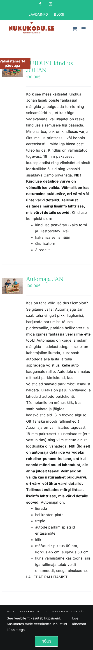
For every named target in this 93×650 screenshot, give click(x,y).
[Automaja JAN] (12, 286)
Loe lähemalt (79, 621)
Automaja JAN (44, 279)
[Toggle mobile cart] (74, 28)
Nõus (47, 641)
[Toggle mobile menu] (83, 28)
